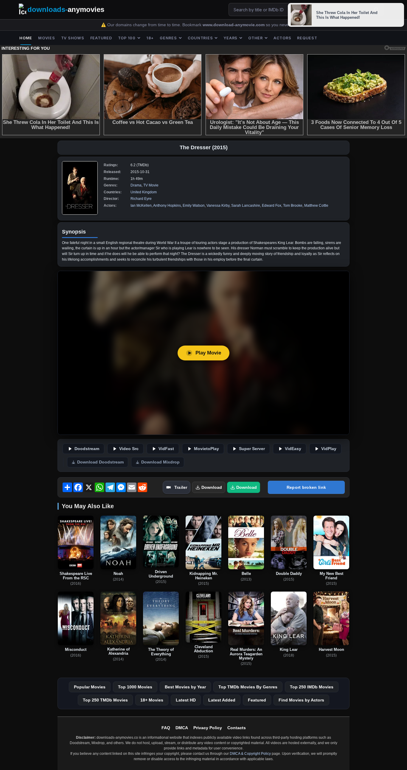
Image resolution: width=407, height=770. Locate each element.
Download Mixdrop (160, 462)
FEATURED (101, 38)
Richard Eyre (141, 199)
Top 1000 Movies (135, 687)
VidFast (166, 449)
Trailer (180, 487)
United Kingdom (144, 192)
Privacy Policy (207, 727)
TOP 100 (127, 38)
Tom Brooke (292, 205)
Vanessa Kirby (217, 205)
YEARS (230, 38)
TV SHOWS (72, 38)
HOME (25, 38)
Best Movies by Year (185, 687)
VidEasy (293, 449)
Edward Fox (271, 205)
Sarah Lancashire (245, 205)
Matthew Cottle (316, 205)
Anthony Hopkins (167, 205)
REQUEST (307, 38)
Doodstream (86, 449)
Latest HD (186, 700)
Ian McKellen (141, 205)
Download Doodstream (100, 462)
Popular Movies (89, 687)
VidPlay (328, 449)
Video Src (129, 449)
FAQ (165, 727)
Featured (257, 700)
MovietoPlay (206, 449)
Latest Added (221, 700)
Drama (136, 185)
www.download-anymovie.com (234, 25)
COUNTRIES (200, 38)
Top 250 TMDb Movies (105, 700)
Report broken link (306, 487)
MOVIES (46, 38)
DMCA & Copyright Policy (250, 754)
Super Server (252, 449)
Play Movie (208, 353)
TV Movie (151, 185)
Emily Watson (194, 205)
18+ (150, 38)
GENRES (168, 38)
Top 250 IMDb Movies (311, 687)
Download (211, 487)
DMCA (181, 727)
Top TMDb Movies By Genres (247, 687)
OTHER (255, 38)
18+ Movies (151, 700)
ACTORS (282, 38)
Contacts (236, 727)
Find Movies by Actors (301, 700)
